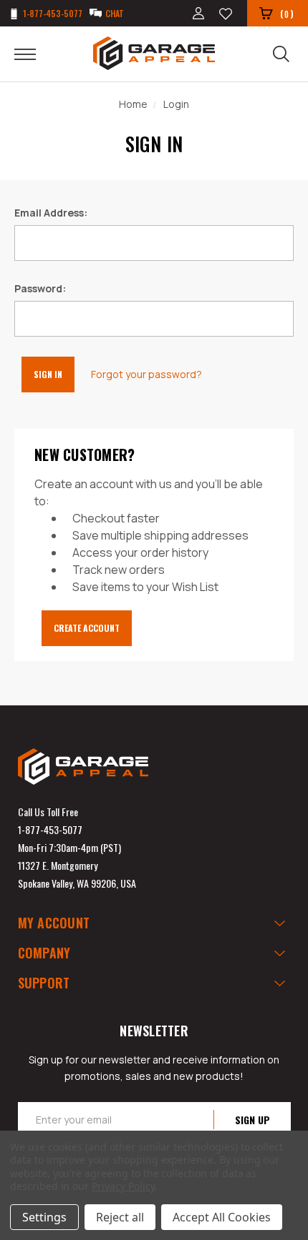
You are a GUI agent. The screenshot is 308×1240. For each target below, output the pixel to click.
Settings (44, 1217)
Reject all (120, 1217)
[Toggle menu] (34, 53)
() (287, 13)
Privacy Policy (123, 1186)
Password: (40, 288)
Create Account (87, 628)
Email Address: (50, 212)
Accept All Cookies (222, 1217)
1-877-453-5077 (50, 829)
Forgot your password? (146, 374)
